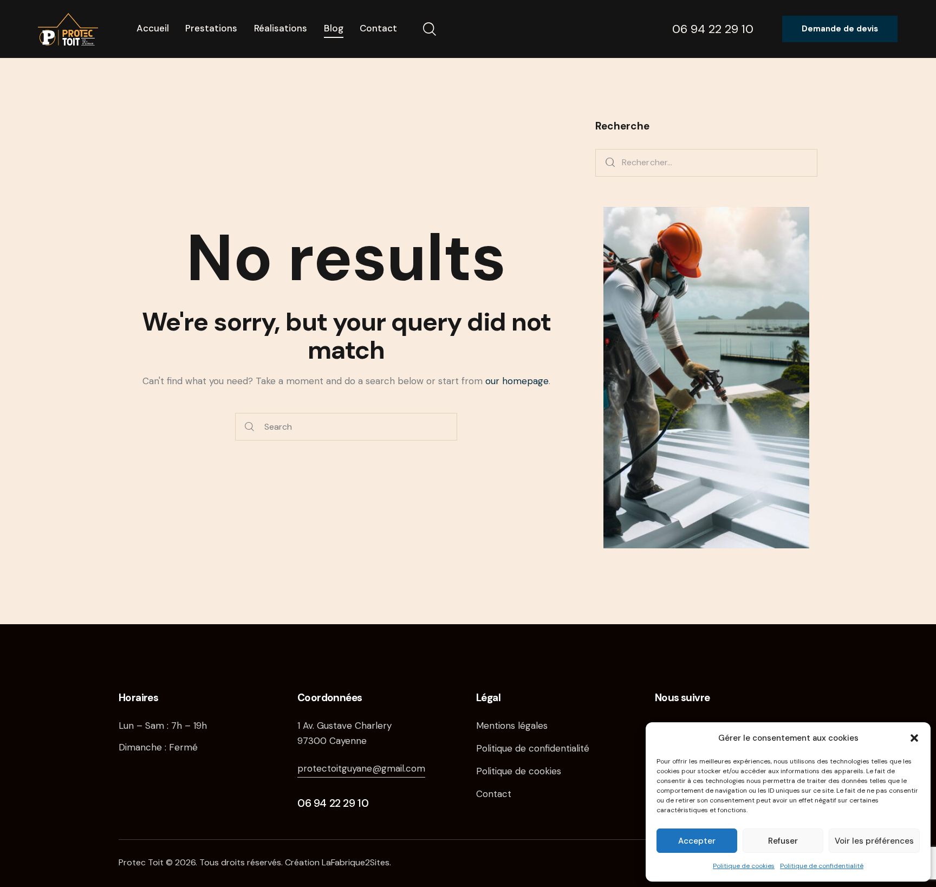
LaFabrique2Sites (355, 862)
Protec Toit (141, 862)
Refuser (783, 841)
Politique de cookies (744, 866)
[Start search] (249, 427)
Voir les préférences (874, 841)
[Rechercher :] (706, 162)
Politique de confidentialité (821, 866)
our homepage (517, 381)
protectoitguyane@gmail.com (361, 768)
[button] (914, 738)
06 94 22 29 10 (332, 803)
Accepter (697, 841)
